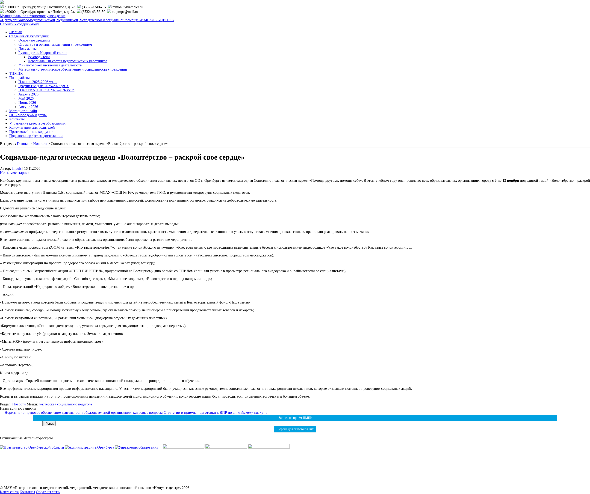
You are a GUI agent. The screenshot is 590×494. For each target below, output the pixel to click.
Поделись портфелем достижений (36, 136)
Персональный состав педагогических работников (67, 61)
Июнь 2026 (27, 102)
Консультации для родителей (32, 127)
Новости (19, 404)
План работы (19, 78)
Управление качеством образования (37, 123)
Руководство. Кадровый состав (42, 53)
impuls (16, 168)
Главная (15, 32)
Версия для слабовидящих (295, 429)
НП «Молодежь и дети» (28, 115)
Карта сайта (9, 492)
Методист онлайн (23, 111)
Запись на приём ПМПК (295, 418)
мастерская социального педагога (65, 404)
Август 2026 (28, 107)
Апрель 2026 (28, 94)
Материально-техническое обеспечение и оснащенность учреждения (72, 69)
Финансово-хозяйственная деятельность (50, 65)
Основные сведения (34, 40)
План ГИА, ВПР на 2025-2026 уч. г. (46, 90)
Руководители (39, 57)
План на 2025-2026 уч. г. (37, 82)
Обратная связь (48, 492)
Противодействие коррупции (32, 132)
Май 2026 (26, 98)
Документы (27, 49)
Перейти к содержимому (19, 24)
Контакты (17, 119)
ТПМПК (16, 73)
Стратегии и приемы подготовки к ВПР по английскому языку (216, 412)
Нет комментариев (14, 173)
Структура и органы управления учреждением (55, 44)
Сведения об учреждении (29, 36)
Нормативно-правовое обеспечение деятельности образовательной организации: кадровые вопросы (81, 412)
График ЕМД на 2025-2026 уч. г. (43, 86)
